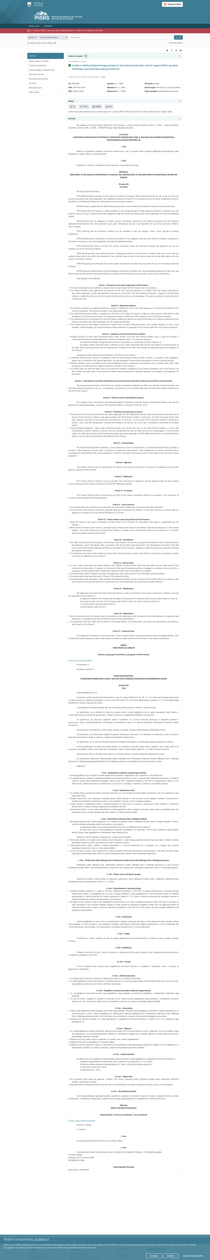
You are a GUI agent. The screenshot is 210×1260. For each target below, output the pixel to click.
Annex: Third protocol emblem (80, 660)
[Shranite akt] (172, 50)
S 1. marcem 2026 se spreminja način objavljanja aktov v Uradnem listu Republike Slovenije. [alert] (67, 30)
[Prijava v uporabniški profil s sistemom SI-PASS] (172, 4)
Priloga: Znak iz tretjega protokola (81, 1121)
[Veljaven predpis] (69, 65)
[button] (124, 56)
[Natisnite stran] (180, 50)
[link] (34, 26)
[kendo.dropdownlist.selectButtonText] (66, 37)
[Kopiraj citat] (86, 56)
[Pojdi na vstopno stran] (35, 6)
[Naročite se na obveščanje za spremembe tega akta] (167, 50)
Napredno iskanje (176, 43)
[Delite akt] (176, 50)
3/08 (103, 77)
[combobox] (53, 37)
